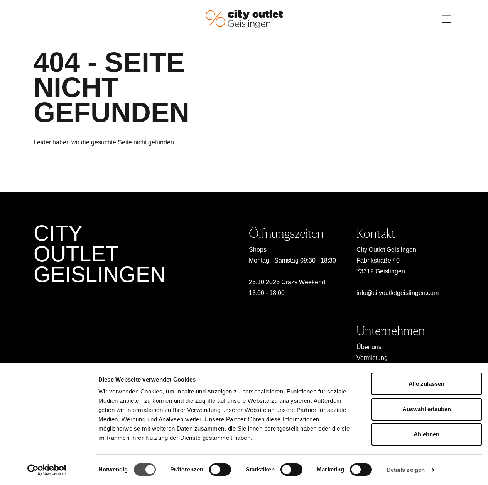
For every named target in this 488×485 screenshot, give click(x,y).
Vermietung (372, 357)
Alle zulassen (426, 383)
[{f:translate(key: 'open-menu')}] (446, 18)
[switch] (220, 469)
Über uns (369, 347)
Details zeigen (406, 469)
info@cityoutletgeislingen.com (397, 293)
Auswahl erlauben (426, 409)
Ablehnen (426, 434)
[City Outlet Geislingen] (244, 18)
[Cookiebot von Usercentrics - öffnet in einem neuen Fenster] (47, 470)
